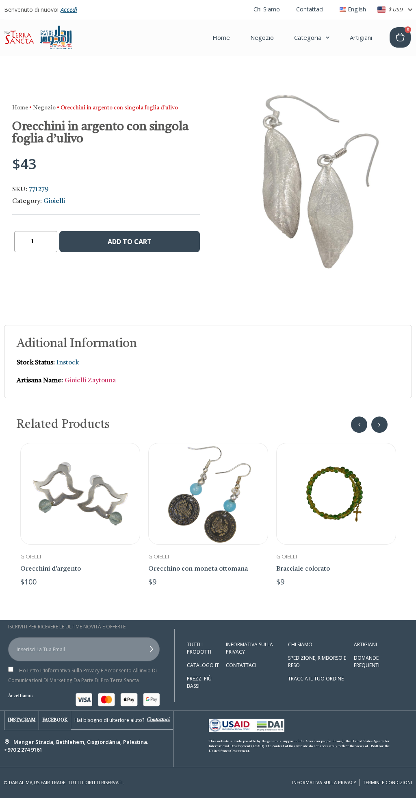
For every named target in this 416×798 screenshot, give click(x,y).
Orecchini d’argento (50, 569)
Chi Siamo (267, 9)
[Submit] (140, 649)
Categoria (307, 37)
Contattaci (309, 9)
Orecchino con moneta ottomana (198, 569)
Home (221, 37)
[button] (359, 424)
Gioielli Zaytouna (90, 380)
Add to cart (130, 241)
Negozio (262, 37)
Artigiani (361, 37)
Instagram (21, 720)
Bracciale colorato (303, 569)
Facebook (54, 720)
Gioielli (54, 201)
